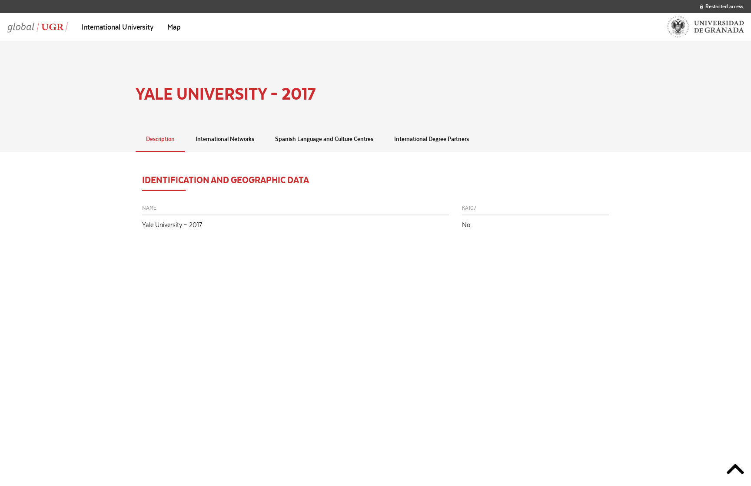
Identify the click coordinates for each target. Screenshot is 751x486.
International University (117, 27)
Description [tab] (160, 138)
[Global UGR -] (37, 26)
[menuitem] (117, 27)
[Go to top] (735, 470)
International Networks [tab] (225, 138)
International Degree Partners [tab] (431, 138)
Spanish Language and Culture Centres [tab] (324, 138)
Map (174, 27)
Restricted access (724, 6)
